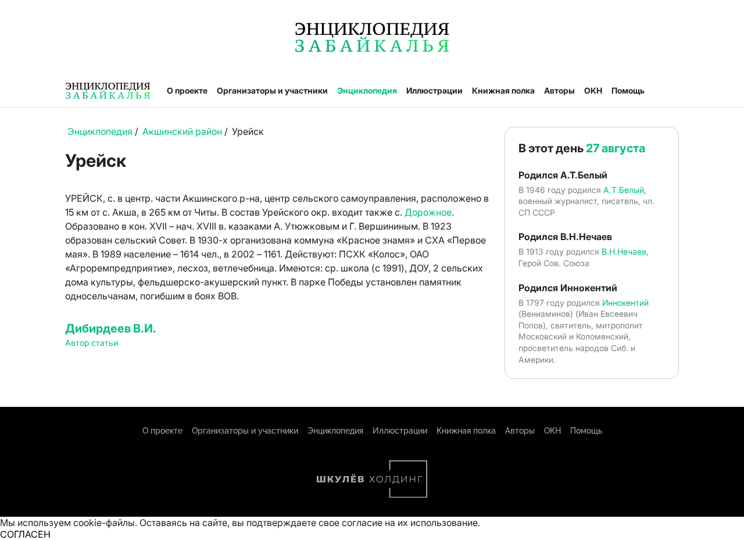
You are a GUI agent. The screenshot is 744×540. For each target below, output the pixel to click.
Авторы (559, 90)
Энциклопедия (367, 90)
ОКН (593, 90)
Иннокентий (625, 302)
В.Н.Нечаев (624, 251)
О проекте (187, 90)
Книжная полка (503, 90)
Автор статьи (91, 343)
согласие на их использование (410, 522)
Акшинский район (182, 131)
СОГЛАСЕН (25, 534)
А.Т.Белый (623, 190)
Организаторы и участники (272, 90)
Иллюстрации (434, 90)
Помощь (628, 90)
